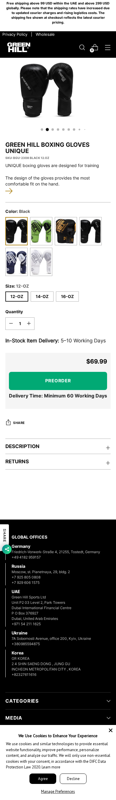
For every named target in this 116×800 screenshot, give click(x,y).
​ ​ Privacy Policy (14, 34)
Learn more (51, 767)
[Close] (111, 730)
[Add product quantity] (28, 324)
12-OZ (16, 296)
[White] (41, 262)
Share (19, 423)
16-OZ (67, 296)
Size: (17, 286)
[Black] (16, 231)
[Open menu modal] (107, 47)
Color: (17, 211)
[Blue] (16, 262)
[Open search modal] (82, 47)
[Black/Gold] (66, 231)
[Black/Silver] (90, 231)
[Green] (41, 231)
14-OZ (42, 296)
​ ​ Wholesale (44, 34)
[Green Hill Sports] (18, 47)
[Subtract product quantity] (11, 324)
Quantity (14, 311)
